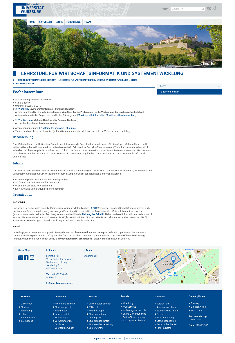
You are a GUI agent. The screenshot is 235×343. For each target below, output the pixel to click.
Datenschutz (115, 338)
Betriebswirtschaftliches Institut (37, 80)
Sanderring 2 (90, 256)
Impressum (99, 338)
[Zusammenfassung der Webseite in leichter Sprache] (209, 8)
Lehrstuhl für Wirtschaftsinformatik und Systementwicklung (102, 73)
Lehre (59, 22)
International (27, 321)
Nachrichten (61, 310)
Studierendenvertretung (101, 324)
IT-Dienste (94, 307)
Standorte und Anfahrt (168, 310)
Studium (25, 307)
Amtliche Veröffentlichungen (64, 326)
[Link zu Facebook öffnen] (26, 258)
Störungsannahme (166, 321)
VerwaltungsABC (63, 321)
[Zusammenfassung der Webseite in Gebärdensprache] (214, 8)
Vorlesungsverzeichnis (134, 310)
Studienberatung (97, 314)
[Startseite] (14, 80)
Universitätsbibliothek (100, 303)
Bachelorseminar (24, 83)
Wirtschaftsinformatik (92, 115)
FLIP (95, 208)
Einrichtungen (28, 317)
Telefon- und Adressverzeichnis (166, 305)
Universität (26, 303)
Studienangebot (63, 307)
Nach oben (196, 310)
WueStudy (23, 109)
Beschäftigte (61, 317)
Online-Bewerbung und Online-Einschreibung (134, 315)
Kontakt (52, 250)
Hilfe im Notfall (164, 327)
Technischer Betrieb (167, 324)
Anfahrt (89, 250)
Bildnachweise (198, 306)
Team (87, 22)
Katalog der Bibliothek (134, 320)
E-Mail (52, 277)
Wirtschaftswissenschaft (122, 115)
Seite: (192, 325)
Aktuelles (45, 22)
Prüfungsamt (95, 317)
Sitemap (195, 303)
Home (31, 22)
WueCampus (25, 120)
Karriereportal (62, 314)
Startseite (26, 296)
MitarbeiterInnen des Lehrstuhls (59, 128)
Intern (165, 8)
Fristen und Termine (65, 303)
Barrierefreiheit (134, 338)
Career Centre (96, 327)
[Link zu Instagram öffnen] (21, 258)
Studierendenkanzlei (99, 321)
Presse (160, 314)
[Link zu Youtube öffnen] (32, 258)
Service (93, 296)
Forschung (73, 22)
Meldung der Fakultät (93, 214)
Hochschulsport (97, 310)
